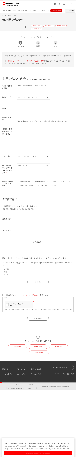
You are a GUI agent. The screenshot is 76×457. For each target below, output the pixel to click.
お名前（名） (7, 230)
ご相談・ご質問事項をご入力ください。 (7, 131)
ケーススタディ (7, 374)
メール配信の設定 (61, 367)
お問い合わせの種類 (7, 87)
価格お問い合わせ (17, 346)
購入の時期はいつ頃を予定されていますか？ (7, 169)
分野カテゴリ (6, 156)
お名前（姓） (7, 219)
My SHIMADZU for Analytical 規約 (16, 388)
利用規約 (35, 295)
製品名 (4, 108)
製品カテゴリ (7, 97)
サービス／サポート (37, 374)
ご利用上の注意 (29, 384)
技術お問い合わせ (58, 346)
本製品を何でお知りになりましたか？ (7, 183)
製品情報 (5, 369)
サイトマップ (31, 388)
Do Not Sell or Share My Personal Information (38, 453)
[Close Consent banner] (73, 439)
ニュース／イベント (23, 374)
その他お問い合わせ (39, 352)
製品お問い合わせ (38, 346)
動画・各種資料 (36, 369)
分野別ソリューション (24, 369)
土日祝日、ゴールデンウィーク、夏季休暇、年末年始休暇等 (25, 61)
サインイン (38, 282)
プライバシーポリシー (21, 295)
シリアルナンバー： (6, 118)
